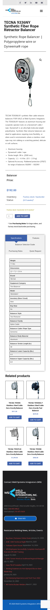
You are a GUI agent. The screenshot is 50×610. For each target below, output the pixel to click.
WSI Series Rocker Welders (16, 584)
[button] (40, 60)
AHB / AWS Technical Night (16, 542)
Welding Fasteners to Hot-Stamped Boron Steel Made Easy (22, 570)
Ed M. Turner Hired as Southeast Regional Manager (25, 558)
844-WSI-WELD (13, 509)
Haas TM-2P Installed (14, 565)
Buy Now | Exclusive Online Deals (18, 538)
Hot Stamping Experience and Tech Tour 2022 (23, 578)
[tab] (16, 238)
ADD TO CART (22, 216)
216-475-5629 (19, 511)
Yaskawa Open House (14, 545)
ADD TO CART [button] (14, 417)
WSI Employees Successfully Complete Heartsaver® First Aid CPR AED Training (24, 550)
